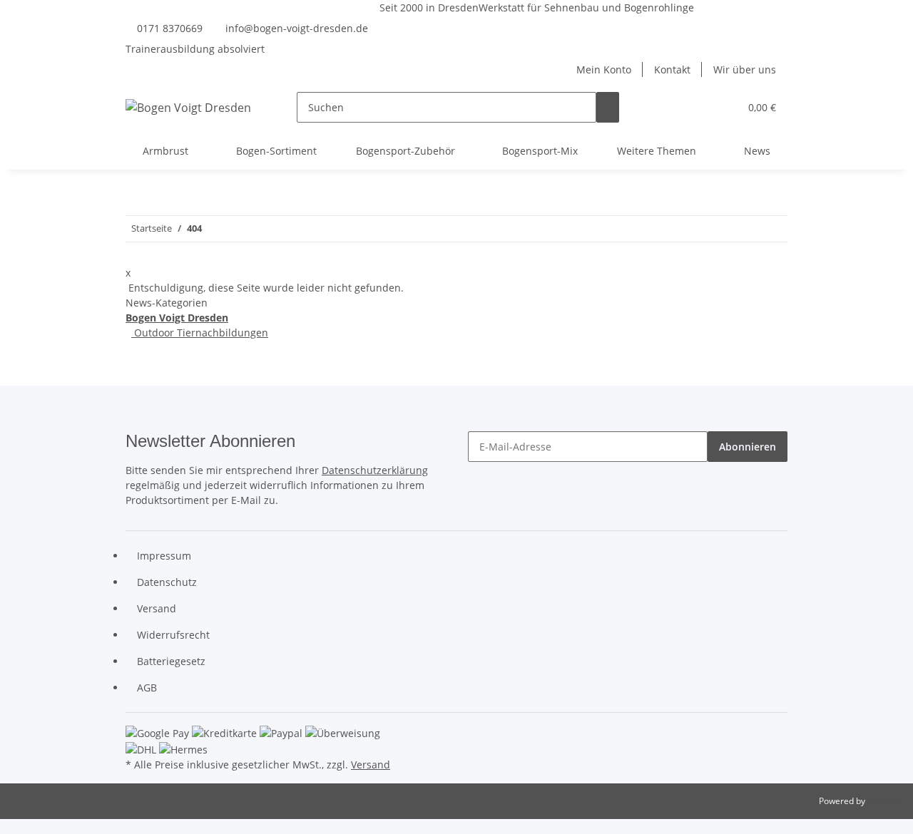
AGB (147, 687)
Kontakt (672, 69)
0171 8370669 (170, 28)
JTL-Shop (884, 801)
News (757, 151)
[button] (699, 107)
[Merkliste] (722, 107)
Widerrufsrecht (173, 635)
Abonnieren (747, 446)
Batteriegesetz (171, 661)
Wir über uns (744, 69)
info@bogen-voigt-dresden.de (296, 28)
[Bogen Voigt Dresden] (188, 107)
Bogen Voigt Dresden (177, 317)
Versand (156, 608)
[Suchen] (607, 107)
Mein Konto (603, 69)
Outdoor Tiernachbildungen (199, 332)
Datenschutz (167, 582)
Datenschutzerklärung (375, 470)
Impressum (164, 555)
